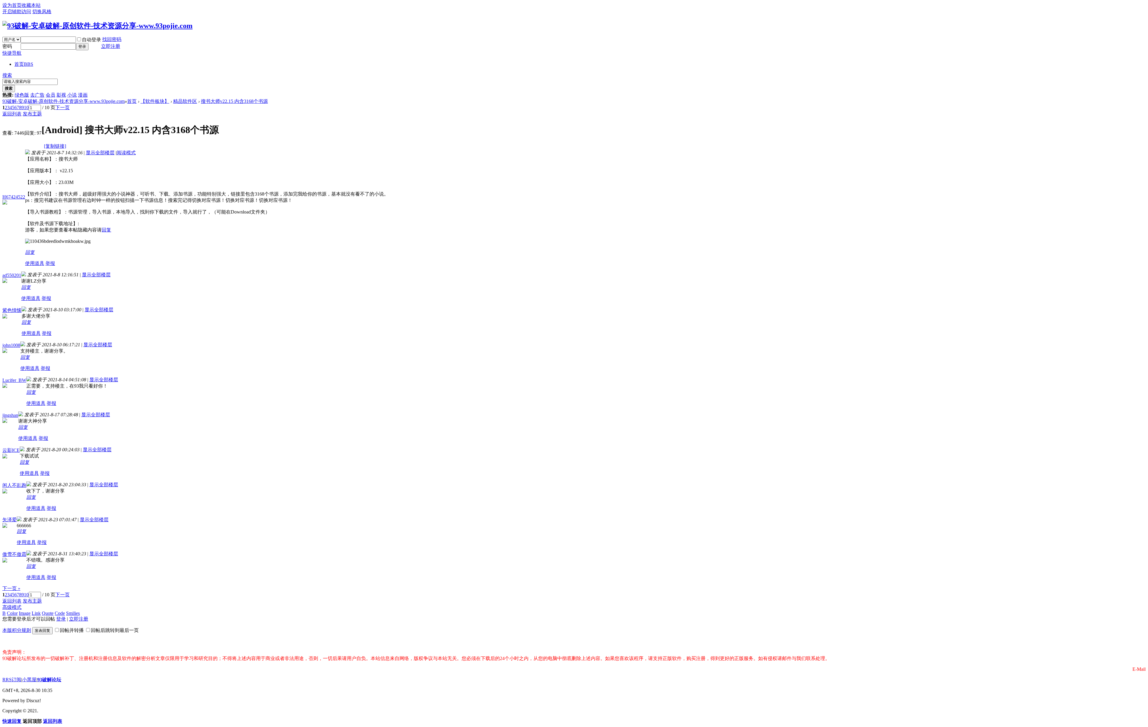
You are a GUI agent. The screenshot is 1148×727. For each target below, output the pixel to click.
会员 (50, 94)
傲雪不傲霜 (14, 554)
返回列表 (12, 113)
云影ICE (11, 450)
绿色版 (22, 94)
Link (36, 613)
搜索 (7, 75)
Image (24, 613)
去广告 (37, 94)
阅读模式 (126, 152)
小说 (72, 94)
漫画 (83, 94)
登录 (82, 46)
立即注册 (110, 46)
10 (26, 107)
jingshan (10, 415)
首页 (23, 64)
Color (12, 613)
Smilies (73, 613)
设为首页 (12, 5)
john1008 (11, 345)
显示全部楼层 (100, 152)
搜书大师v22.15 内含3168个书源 (234, 101)
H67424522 (13, 196)
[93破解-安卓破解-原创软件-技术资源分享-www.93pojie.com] (97, 26)
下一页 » (11, 588)
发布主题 (32, 113)
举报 (50, 263)
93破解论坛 (49, 679)
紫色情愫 (12, 310)
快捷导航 (12, 53)
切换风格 (41, 11)
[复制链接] (55, 146)
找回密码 (111, 39)
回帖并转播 (72, 630)
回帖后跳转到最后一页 (115, 630)
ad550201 (11, 275)
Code (60, 613)
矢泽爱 (9, 519)
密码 (7, 46)
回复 (106, 229)
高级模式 (12, 607)
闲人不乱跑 (14, 485)
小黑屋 (29, 679)
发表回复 (42, 630)
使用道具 (34, 263)
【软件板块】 (155, 101)
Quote (48, 613)
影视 (61, 94)
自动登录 (91, 39)
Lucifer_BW (14, 380)
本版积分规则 (16, 630)
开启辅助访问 (16, 11)
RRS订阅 (11, 679)
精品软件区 (185, 101)
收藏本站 (31, 5)
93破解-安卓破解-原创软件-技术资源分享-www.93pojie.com (63, 101)
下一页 (62, 107)
